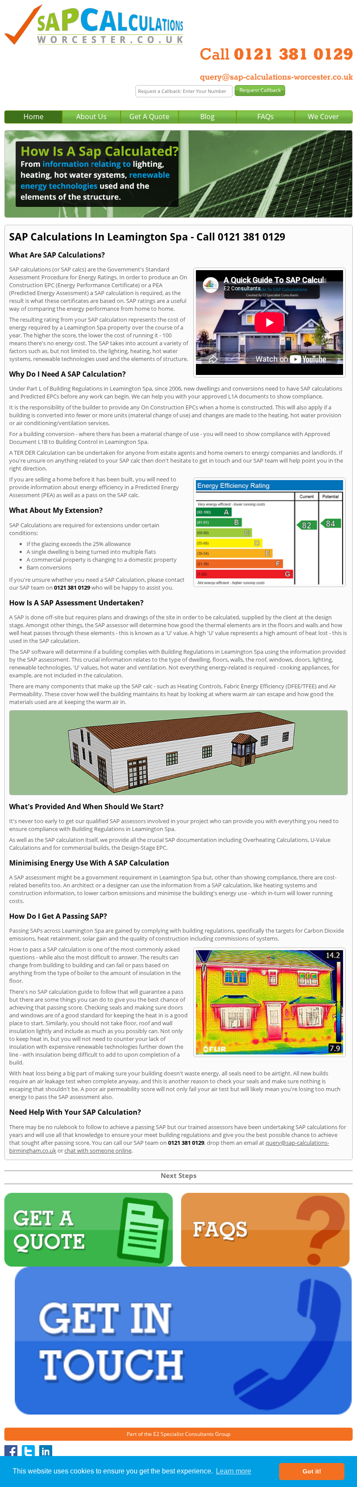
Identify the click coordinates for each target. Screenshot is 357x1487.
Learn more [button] (233, 1471)
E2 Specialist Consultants (183, 1434)
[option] (178, 174)
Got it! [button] (312, 1471)
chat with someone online (97, 1150)
